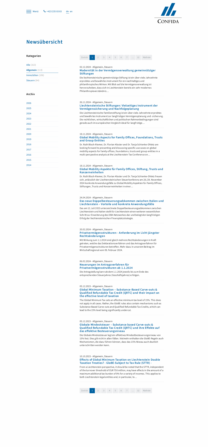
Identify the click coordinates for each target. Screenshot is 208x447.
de (67, 11)
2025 (28, 108)
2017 (28, 149)
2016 (28, 154)
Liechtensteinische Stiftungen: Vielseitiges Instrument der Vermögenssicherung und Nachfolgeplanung (119, 107)
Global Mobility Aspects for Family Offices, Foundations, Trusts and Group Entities (121, 139)
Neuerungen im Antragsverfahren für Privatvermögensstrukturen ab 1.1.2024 (106, 266)
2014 (28, 165)
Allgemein (34, 70)
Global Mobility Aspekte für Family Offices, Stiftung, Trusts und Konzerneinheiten (121, 170)
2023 (28, 118)
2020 (28, 134)
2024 (28, 113)
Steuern (32, 80)
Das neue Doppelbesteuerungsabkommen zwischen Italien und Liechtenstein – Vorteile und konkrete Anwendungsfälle (122, 202)
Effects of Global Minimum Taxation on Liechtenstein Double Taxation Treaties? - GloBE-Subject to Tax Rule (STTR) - (120, 361)
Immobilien (35, 75)
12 (138, 57)
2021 (28, 129)
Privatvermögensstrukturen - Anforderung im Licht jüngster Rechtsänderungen (119, 234)
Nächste (146, 57)
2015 (28, 160)
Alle (31, 65)
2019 (28, 139)
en (71, 11)
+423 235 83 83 (54, 11)
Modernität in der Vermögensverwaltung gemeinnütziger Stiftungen (118, 72)
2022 (28, 124)
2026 (28, 103)
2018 (28, 144)
